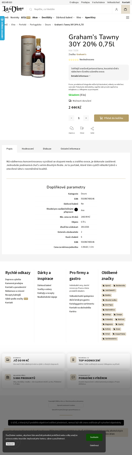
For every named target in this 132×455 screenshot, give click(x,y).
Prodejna (85, 2)
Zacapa (119, 314)
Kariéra (72, 311)
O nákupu (74, 2)
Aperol (107, 285)
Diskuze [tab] (47, 148)
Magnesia (109, 324)
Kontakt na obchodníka (80, 307)
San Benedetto (111, 339)
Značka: (77, 54)
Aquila (120, 324)
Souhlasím (94, 437)
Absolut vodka (110, 300)
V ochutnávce (98, 2)
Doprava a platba (13, 279)
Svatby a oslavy (45, 289)
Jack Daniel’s (110, 290)
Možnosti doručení (82, 100)
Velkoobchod (113, 2)
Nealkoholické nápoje (47, 297)
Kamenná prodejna (14, 283)
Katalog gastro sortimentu (81, 303)
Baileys (108, 314)
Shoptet (59, 410)
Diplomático (110, 310)
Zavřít (125, 137)
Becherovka (120, 285)
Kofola (107, 329)
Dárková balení (44, 285)
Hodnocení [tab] (28, 148)
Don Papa (109, 305)
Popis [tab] (9, 148)
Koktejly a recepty (46, 293)
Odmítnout (94, 445)
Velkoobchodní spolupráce (81, 296)
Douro (84, 193)
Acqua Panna (120, 334)
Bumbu (108, 295)
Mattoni (121, 319)
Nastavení (10, 444)
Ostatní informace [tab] (70, 148)
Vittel (107, 334)
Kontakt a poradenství (15, 287)
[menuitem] (5, 17)
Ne (82, 203)
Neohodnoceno (87, 60)
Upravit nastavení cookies (66, 405)
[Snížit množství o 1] (71, 118)
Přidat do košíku (113, 118)
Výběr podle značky (14, 298)
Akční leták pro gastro (79, 300)
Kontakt (126, 2)
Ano (82, 210)
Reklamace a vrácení (14, 291)
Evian (118, 329)
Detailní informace (79, 76)
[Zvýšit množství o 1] (86, 118)
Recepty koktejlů (13, 295)
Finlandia (108, 319)
